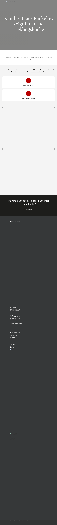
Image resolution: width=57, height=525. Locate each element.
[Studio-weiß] (15, 349)
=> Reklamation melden (14, 312)
